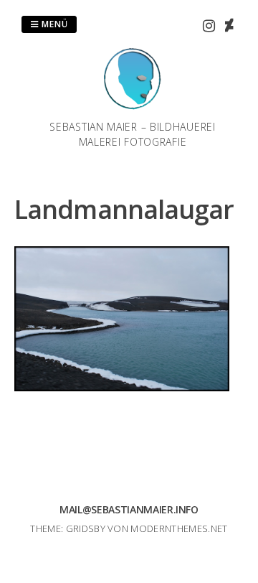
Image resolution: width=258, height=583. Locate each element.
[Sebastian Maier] (132, 110)
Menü (53, 24)
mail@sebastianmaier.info (129, 509)
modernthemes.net (178, 528)
